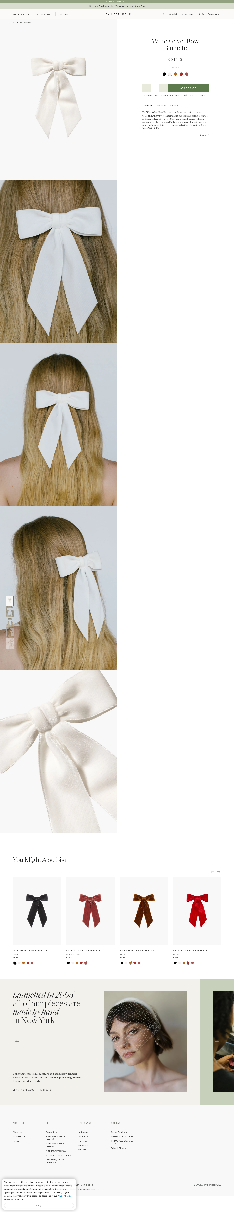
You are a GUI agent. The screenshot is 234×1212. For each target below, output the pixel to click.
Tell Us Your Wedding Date (122, 1142)
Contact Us (51, 1132)
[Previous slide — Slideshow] (17, 1042)
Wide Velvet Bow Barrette (30, 950)
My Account (188, 14)
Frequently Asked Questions (55, 1161)
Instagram (83, 1132)
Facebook (83, 1136)
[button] (200, 14)
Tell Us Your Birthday (122, 1136)
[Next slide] (2, 840)
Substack (83, 1145)
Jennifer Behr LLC (211, 1184)
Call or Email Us (119, 1132)
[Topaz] (175, 74)
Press (16, 1140)
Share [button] (203, 134)
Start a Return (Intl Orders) (55, 1145)
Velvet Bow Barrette (153, 115)
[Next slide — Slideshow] (217, 1042)
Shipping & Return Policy (58, 1155)
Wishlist (173, 14)
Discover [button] (64, 14)
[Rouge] (181, 74)
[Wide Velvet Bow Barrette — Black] (37, 911)
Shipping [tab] (174, 105)
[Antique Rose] (186, 74)
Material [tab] (161, 105)
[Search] (163, 14)
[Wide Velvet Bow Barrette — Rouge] (197, 911)
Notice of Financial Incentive (84, 1189)
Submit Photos (118, 1148)
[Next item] (219, 871)
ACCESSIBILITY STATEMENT (117, 1)
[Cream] (169, 74)
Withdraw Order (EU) (56, 1150)
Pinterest (83, 1140)
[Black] (164, 74)
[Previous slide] (2, 835)
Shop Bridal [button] (44, 14)
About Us (18, 1132)
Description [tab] (148, 105)
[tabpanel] (100, 1042)
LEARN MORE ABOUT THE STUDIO (32, 1089)
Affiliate (82, 1149)
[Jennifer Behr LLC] (117, 14)
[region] (117, 6)
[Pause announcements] (230, 6)
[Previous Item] (212, 871)
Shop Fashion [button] (21, 14)
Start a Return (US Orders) (55, 1137)
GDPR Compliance (83, 1184)
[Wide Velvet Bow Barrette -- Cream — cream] (10, 601)
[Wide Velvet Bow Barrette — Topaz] (144, 911)
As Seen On (19, 1136)
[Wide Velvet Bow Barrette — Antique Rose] (90, 911)
